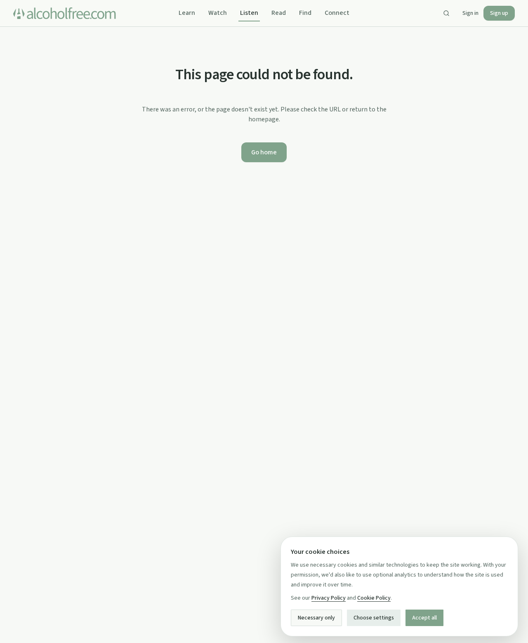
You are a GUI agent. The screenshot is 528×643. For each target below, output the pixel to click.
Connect (337, 12)
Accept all (424, 618)
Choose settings (374, 618)
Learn (187, 12)
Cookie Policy (374, 598)
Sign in (470, 13)
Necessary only (316, 618)
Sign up (499, 13)
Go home (264, 152)
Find (305, 12)
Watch (217, 12)
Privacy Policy (328, 598)
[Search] (446, 13)
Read (278, 12)
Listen (249, 12)
